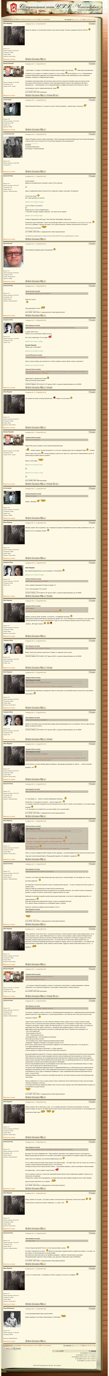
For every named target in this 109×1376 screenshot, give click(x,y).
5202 (34, 522)
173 (81, 19)
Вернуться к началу (9, 59)
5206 (34, 672)
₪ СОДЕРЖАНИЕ (8, 1345)
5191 (34, 23)
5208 (34, 744)
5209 (34, 784)
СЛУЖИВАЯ (16, 19)
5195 (34, 176)
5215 (34, 1102)
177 (91, 19)
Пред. (73, 19)
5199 (34, 392)
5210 (34, 821)
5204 (34, 600)
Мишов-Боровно (27, 19)
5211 (34, 864)
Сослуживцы (46, 19)
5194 (34, 134)
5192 (34, 63)
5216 (34, 1142)
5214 (34, 1001)
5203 (34, 562)
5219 (34, 1268)
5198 (34, 320)
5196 (34, 243)
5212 (34, 929)
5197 (34, 286)
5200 (34, 432)
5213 (34, 969)
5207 (34, 712)
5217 (34, 1193)
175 (86, 19)
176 (89, 19)
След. (94, 19)
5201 (34, 488)
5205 (34, 640)
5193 (34, 100)
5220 (34, 1308)
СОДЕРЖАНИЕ (7, 19)
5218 (34, 1233)
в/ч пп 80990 (36, 19)
